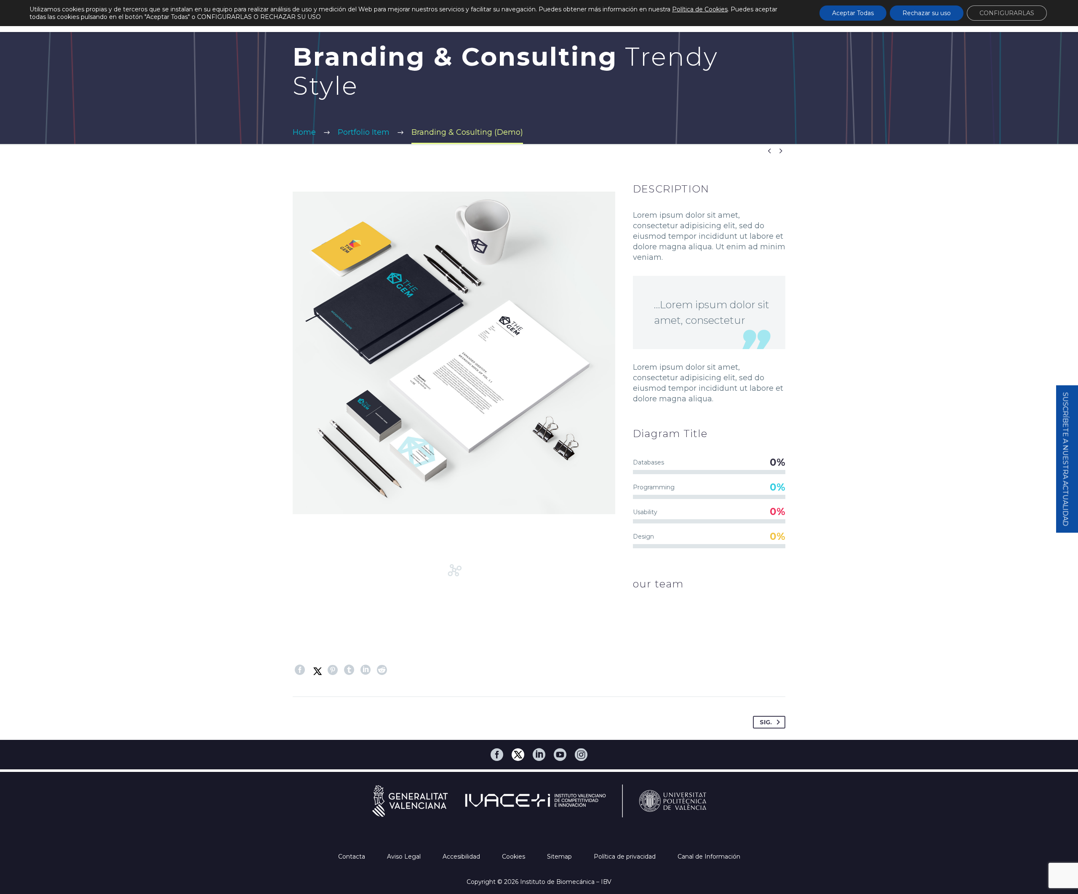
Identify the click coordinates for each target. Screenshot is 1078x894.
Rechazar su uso (926, 13)
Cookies (514, 856)
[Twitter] (316, 670)
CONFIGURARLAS (1006, 13)
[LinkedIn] (365, 670)
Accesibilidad (462, 856)
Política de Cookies (700, 9)
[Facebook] (300, 670)
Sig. (766, 722)
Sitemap (560, 856)
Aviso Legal (404, 856)
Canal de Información (709, 856)
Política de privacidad (625, 856)
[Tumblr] (349, 670)
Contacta (352, 856)
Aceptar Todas (853, 13)
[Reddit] (382, 670)
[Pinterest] (333, 670)
